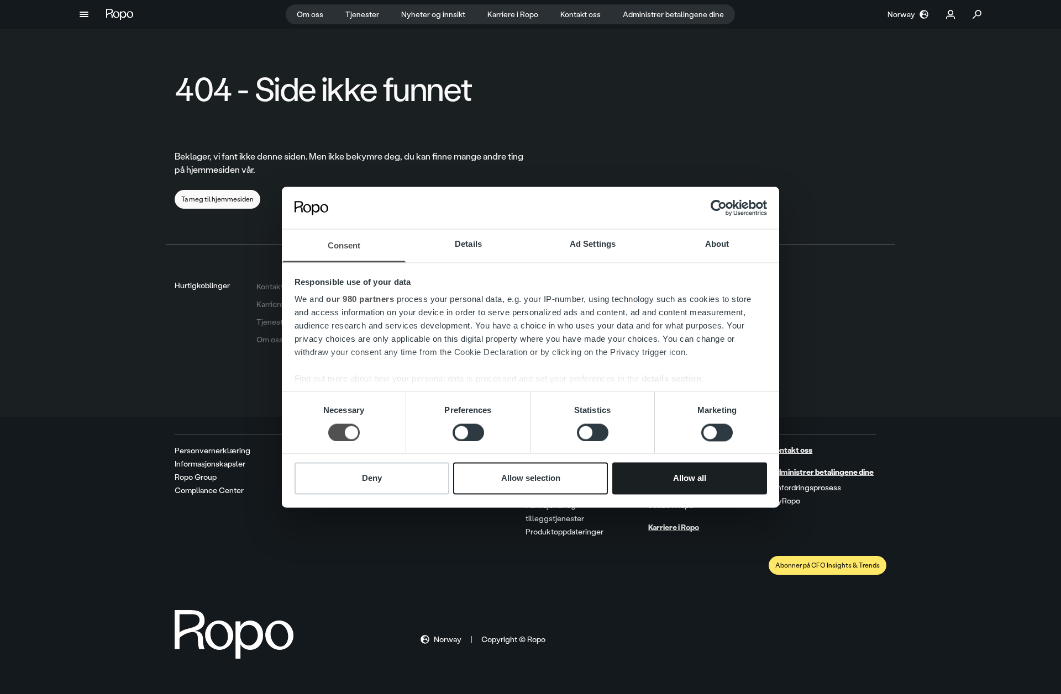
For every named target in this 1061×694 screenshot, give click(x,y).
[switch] (468, 432)
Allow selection (530, 478)
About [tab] (717, 244)
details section (672, 379)
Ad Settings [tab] (593, 244)
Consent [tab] (344, 246)
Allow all (689, 478)
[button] (84, 14)
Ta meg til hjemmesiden (217, 199)
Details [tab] (468, 244)
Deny (372, 478)
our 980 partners (360, 299)
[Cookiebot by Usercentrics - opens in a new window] (718, 207)
